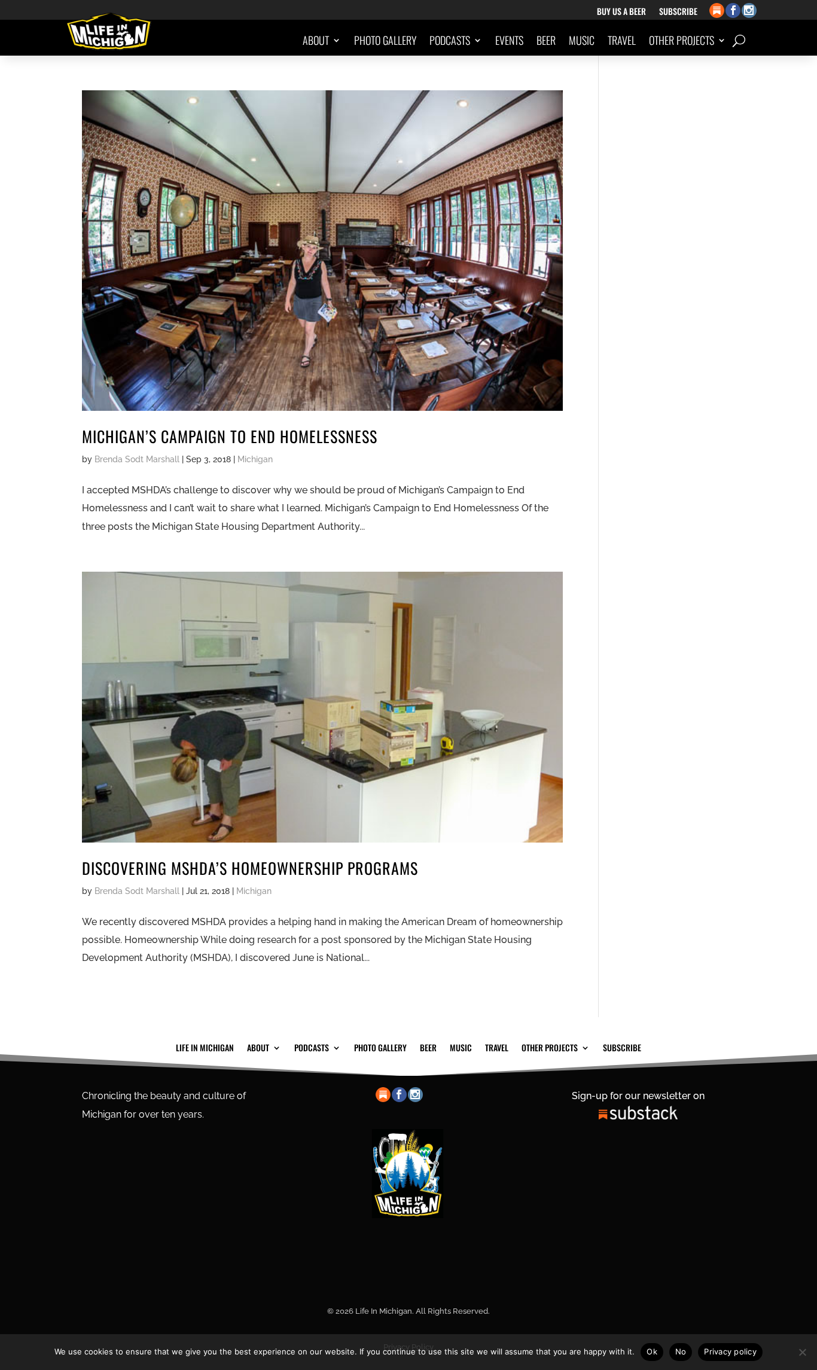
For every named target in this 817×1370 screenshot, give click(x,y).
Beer (546, 40)
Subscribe (678, 12)
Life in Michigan (205, 1046)
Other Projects (681, 40)
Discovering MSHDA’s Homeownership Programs (250, 868)
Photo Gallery (385, 40)
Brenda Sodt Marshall (136, 459)
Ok (652, 1351)
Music (582, 40)
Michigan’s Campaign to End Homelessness (229, 436)
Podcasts (449, 40)
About (316, 40)
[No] (802, 1352)
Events (509, 40)
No (681, 1351)
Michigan (255, 459)
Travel (622, 40)
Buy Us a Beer (621, 12)
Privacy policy (730, 1351)
